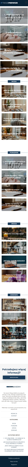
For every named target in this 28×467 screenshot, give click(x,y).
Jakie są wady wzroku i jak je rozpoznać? (14, 305)
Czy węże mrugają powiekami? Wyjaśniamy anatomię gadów (14, 450)
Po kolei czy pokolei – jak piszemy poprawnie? (14, 51)
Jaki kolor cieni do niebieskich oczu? (14, 262)
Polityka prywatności (14, 458)
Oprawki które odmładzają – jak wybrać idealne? (14, 105)
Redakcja (14, 413)
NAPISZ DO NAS (14, 377)
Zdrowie (14, 295)
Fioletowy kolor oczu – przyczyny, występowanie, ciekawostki (14, 276)
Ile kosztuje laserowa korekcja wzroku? (14, 347)
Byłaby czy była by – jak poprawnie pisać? (14, 69)
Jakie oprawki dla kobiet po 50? (14, 133)
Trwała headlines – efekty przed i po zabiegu (14, 33)
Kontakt (14, 416)
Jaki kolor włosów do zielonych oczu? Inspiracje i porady (14, 442)
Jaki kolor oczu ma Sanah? (14, 248)
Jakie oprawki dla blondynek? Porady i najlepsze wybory (14, 91)
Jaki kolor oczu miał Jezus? (14, 234)
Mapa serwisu (14, 461)
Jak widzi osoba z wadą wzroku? (13, 333)
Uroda (14, 224)
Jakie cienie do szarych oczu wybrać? (14, 446)
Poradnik (14, 152)
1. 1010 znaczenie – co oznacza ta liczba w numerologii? (14, 16)
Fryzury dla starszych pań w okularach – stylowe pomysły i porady (14, 120)
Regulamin (14, 464)
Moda (14, 81)
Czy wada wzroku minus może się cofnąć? (14, 319)
